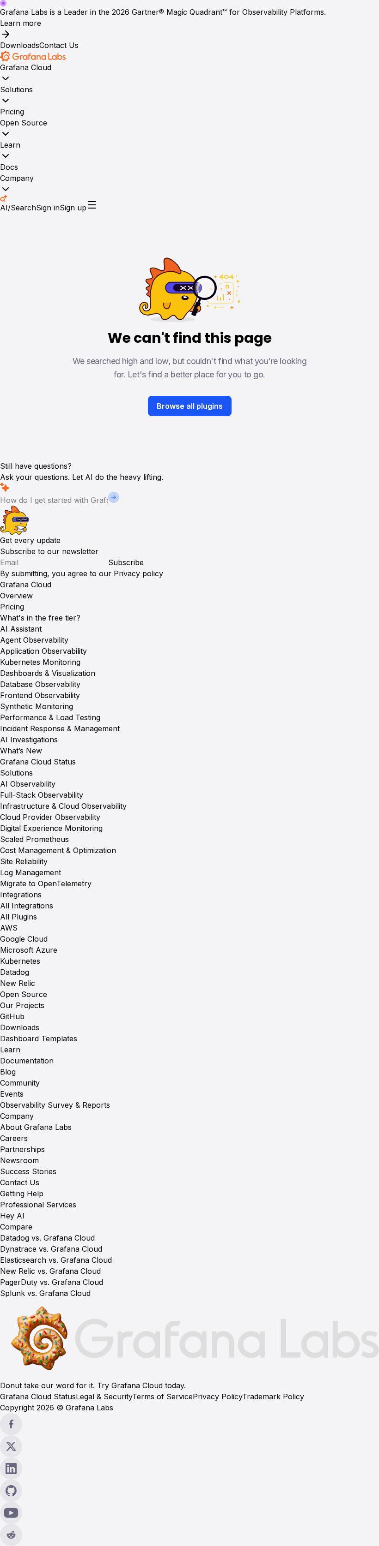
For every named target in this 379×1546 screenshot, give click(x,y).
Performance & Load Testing (50, 717)
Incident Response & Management (60, 728)
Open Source (23, 122)
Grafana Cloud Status (38, 761)
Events (12, 1093)
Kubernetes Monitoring (40, 662)
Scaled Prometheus (34, 839)
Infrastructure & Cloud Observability (63, 806)
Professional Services (38, 1204)
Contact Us (59, 45)
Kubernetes (20, 961)
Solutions (16, 89)
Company (17, 178)
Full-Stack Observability (41, 795)
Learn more (20, 23)
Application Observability (43, 651)
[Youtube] (189, 1513)
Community (20, 1082)
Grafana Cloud (25, 67)
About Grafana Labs (36, 1127)
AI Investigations (29, 739)
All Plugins (18, 916)
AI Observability (27, 783)
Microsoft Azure (28, 950)
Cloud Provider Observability (50, 817)
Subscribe (126, 562)
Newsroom (19, 1160)
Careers (14, 1138)
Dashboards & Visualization (47, 673)
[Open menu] (92, 204)
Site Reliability (24, 861)
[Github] (189, 1491)
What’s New (21, 750)
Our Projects (22, 1005)
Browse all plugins (190, 406)
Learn (10, 144)
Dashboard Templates (38, 1038)
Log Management (30, 872)
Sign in (48, 207)
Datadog (14, 972)
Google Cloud (24, 938)
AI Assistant (21, 628)
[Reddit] (189, 1535)
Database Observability (40, 684)
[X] (189, 1446)
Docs (9, 167)
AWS (9, 927)
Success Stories (28, 1171)
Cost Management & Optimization (58, 850)
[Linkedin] (189, 1468)
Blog (8, 1071)
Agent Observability (34, 640)
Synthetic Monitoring (36, 706)
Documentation (27, 1060)
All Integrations (26, 905)
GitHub (12, 1016)
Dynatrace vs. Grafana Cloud (51, 1249)
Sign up (73, 207)
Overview (16, 595)
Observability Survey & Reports (55, 1105)
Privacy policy (138, 573)
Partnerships (22, 1149)
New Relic (17, 983)
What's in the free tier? (40, 617)
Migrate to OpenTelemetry (46, 883)
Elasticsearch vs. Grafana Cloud (56, 1260)
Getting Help (21, 1193)
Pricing (12, 111)
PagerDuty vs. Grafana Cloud (51, 1282)
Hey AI (12, 1215)
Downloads (19, 45)
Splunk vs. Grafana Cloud (45, 1293)
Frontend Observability (40, 695)
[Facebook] (189, 1424)
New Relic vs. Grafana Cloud (50, 1271)
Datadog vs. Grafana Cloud (47, 1237)
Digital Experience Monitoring (51, 828)
